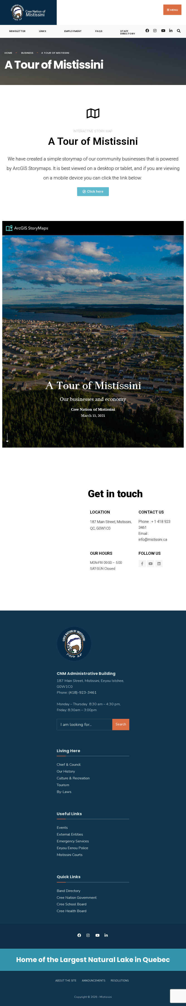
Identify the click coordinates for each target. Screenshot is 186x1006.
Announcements (93, 980)
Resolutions (120, 980)
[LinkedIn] (171, 30)
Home (8, 53)
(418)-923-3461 (83, 692)
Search (121, 724)
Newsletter (17, 31)
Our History (66, 771)
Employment (73, 31)
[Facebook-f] (142, 563)
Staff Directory (127, 32)
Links (42, 31)
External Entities (70, 834)
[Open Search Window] (179, 30)
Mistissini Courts (70, 854)
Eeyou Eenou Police (72, 848)
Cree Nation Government (77, 897)
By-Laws (64, 791)
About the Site (65, 980)
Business (27, 53)
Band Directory (68, 890)
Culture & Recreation (73, 778)
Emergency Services (73, 841)
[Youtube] (150, 563)
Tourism (63, 785)
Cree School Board (71, 904)
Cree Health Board (71, 911)
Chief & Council (69, 764)
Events (62, 827)
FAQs (98, 31)
